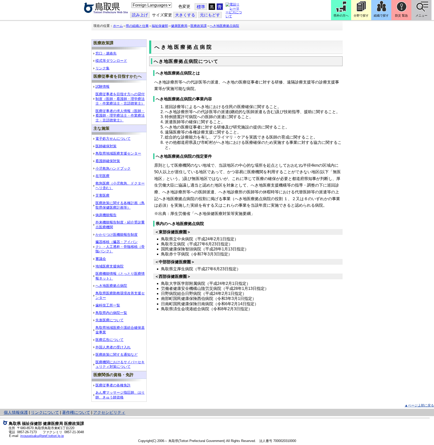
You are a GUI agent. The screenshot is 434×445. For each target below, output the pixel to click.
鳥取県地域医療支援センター (118, 153)
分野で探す (361, 15)
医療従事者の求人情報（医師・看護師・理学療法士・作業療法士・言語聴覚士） (120, 115)
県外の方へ (341, 15)
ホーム (118, 26)
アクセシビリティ (109, 412)
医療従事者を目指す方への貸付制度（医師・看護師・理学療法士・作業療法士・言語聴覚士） (120, 98)
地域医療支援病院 (109, 266)
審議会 (100, 259)
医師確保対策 (106, 146)
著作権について (76, 412)
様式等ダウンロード (111, 61)
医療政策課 (198, 26)
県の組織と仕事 (137, 26)
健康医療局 (179, 26)
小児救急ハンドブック (113, 168)
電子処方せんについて (113, 139)
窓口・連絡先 (106, 53)
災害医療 (102, 195)
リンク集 (102, 68)
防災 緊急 (401, 15)
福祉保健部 (160, 26)
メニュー (421, 15)
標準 (201, 7)
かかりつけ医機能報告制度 (116, 235)
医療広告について (109, 340)
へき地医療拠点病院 (224, 26)
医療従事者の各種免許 (113, 385)
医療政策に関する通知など (116, 354)
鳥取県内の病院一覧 (111, 313)
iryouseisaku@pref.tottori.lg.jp (42, 436)
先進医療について (109, 320)
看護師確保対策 (107, 161)
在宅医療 (102, 176)
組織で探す (381, 15)
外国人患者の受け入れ (113, 347)
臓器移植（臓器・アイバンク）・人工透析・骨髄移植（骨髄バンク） (120, 246)
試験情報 (102, 86)
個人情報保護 (16, 412)
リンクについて (45, 412)
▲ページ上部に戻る (419, 405)
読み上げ (140, 15)
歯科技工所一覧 (107, 305)
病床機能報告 (106, 215)
